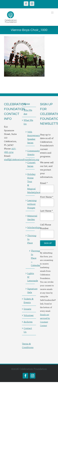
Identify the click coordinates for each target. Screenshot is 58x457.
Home (27, 103)
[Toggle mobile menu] (52, 12)
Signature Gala (30, 290)
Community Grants (30, 152)
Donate (27, 308)
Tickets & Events (28, 300)
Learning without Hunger (30, 204)
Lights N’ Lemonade (30, 277)
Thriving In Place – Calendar (31, 258)
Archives (28, 321)
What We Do (28, 122)
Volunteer (29, 315)
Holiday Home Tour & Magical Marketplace (30, 183)
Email (44, 183)
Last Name (46, 210)
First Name (46, 196)
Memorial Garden (30, 217)
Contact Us (28, 330)
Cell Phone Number (45, 226)
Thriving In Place (30, 239)
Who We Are (28, 112)
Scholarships (30, 227)
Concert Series (30, 164)
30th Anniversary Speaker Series (30, 137)
